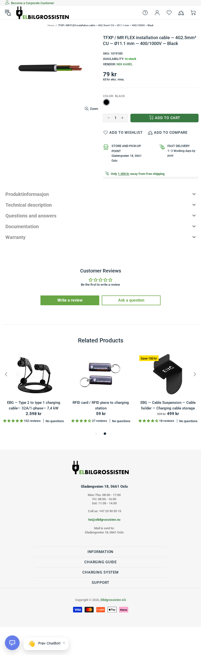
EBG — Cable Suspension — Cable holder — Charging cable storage (168, 405)
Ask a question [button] (131, 300)
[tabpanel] (33, 392)
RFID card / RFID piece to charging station (101, 405)
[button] (12, 642)
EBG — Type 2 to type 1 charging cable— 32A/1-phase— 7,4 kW (33, 405)
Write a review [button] (70, 300)
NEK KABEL (124, 64)
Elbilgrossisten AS (43, 13)
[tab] (100, 194)
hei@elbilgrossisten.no (104, 519)
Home (51, 25)
